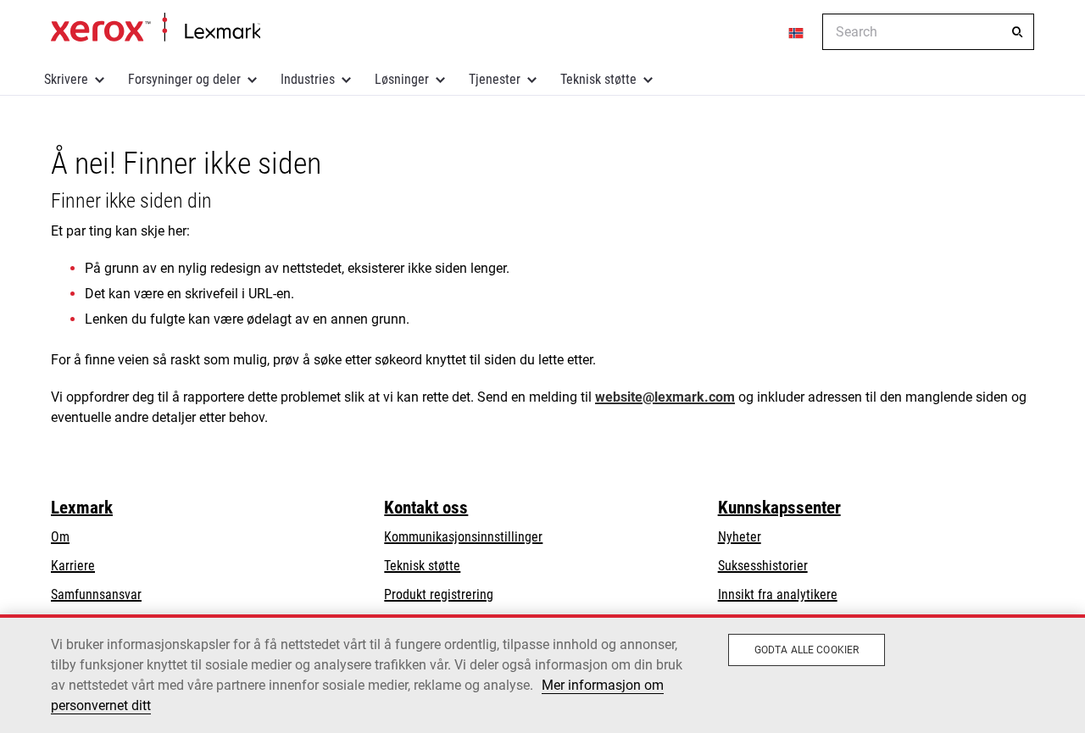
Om (60, 537)
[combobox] (928, 32)
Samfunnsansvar (96, 594)
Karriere (73, 566)
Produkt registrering (438, 594)
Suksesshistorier (763, 566)
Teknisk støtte (598, 79)
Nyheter (739, 537)
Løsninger (402, 79)
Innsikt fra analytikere (777, 594)
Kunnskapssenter (779, 507)
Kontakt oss (426, 507)
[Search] (1017, 32)
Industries (308, 79)
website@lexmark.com (665, 397)
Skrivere (66, 79)
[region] (542, 673)
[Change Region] (796, 32)
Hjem (155, 28)
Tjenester (494, 79)
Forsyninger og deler (184, 79)
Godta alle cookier (806, 650)
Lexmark (82, 507)
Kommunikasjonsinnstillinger (463, 537)
